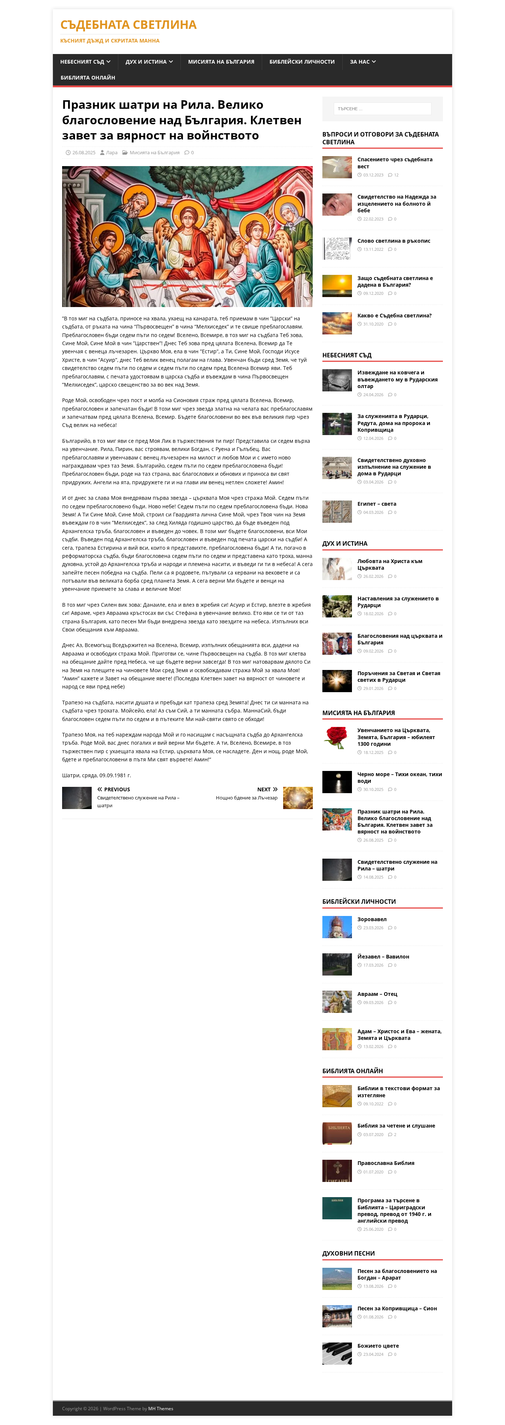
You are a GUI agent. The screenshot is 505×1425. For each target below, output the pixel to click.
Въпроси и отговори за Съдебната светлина (380, 138)
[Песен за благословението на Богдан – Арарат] (337, 1285)
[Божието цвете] (337, 1360)
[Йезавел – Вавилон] (337, 970)
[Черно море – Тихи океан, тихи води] (337, 788)
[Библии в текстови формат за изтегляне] (337, 1102)
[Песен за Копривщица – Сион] (337, 1322)
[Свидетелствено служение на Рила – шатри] (337, 876)
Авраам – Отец (377, 993)
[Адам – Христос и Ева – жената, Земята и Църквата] (337, 1045)
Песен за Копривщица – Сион (397, 1308)
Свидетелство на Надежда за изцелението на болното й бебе (396, 203)
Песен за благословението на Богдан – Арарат (397, 1274)
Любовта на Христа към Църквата (390, 564)
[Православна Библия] (337, 1177)
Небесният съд (82, 61)
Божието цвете (378, 1345)
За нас (360, 61)
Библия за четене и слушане (396, 1125)
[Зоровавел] (337, 933)
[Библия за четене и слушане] (337, 1140)
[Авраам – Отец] (337, 1008)
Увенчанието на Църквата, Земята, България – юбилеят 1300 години (396, 737)
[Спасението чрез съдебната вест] (337, 174)
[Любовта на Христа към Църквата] (337, 575)
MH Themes (160, 1408)
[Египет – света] (337, 518)
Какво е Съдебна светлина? (394, 315)
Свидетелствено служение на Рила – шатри (397, 865)
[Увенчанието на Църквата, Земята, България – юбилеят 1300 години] (337, 744)
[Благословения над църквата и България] (337, 650)
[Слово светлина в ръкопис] (337, 255)
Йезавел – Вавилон (383, 956)
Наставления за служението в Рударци (398, 602)
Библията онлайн (88, 77)
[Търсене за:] (382, 108)
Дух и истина (146, 61)
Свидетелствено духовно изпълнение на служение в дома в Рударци (394, 467)
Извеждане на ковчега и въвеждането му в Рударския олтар (397, 379)
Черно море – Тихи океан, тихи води (399, 777)
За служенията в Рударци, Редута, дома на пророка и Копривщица (393, 422)
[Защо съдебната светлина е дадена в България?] (337, 292)
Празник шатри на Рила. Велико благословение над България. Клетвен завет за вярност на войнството (395, 821)
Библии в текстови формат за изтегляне (398, 1091)
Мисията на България (221, 61)
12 (396, 175)
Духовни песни (348, 1253)
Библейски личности (302, 61)
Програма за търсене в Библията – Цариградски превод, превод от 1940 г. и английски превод (394, 1210)
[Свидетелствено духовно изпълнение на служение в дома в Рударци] (337, 474)
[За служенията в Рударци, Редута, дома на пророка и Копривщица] (337, 430)
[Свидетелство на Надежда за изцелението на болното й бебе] (337, 211)
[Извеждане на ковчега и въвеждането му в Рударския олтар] (337, 387)
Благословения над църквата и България (400, 639)
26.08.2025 (83, 152)
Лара (112, 152)
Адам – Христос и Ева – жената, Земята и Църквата (399, 1034)
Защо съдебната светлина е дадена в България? (395, 281)
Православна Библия (385, 1162)
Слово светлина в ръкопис (393, 240)
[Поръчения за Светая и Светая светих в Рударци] (337, 687)
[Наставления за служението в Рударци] (337, 612)
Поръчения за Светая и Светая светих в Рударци (398, 676)
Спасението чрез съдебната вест (395, 162)
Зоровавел (372, 919)
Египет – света (376, 503)
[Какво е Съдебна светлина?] (337, 329)
